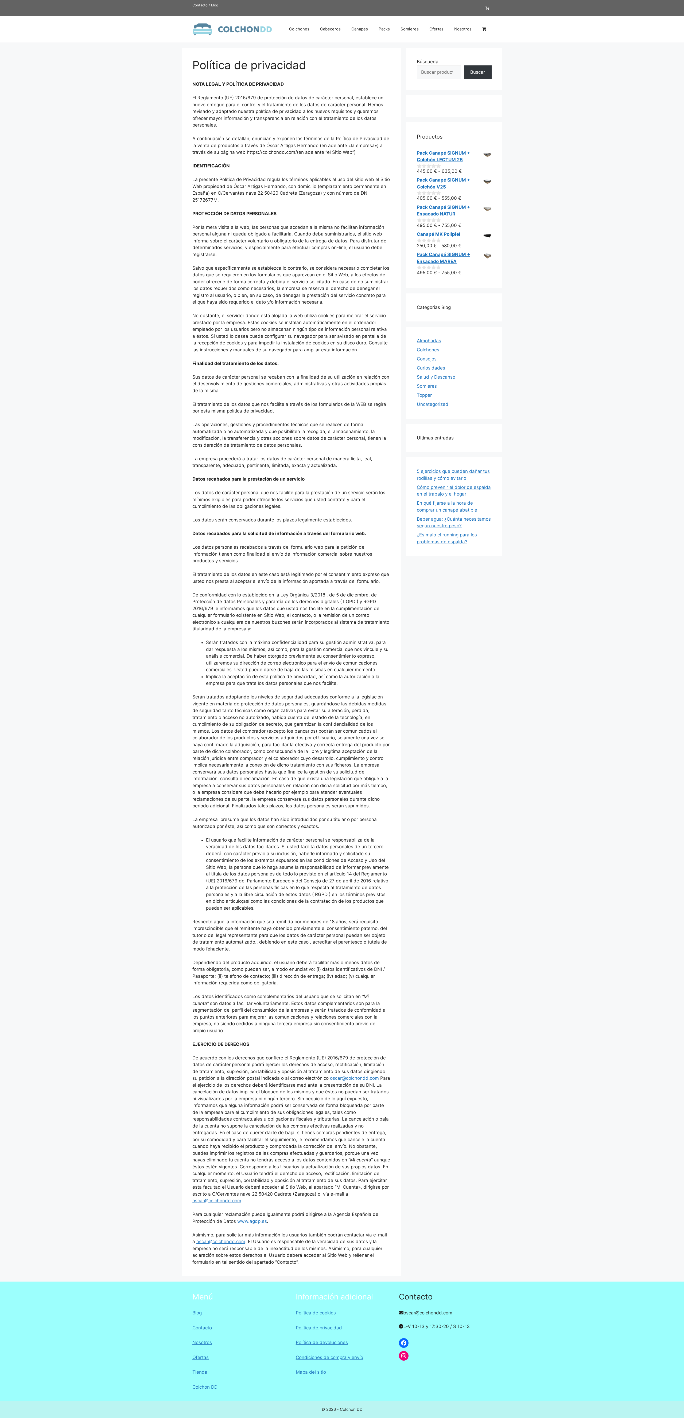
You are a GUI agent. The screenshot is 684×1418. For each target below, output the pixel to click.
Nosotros (463, 29)
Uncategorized (432, 404)
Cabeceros (330, 29)
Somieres (410, 29)
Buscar (477, 72)
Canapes (359, 29)
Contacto (200, 5)
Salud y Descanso (436, 377)
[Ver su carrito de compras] (484, 29)
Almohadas (429, 340)
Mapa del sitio (311, 1372)
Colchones (299, 29)
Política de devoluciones (322, 1342)
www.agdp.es (252, 1221)
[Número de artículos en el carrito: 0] (487, 7)
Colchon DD (204, 1387)
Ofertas (436, 29)
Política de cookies (316, 1312)
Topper (424, 395)
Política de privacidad (319, 1327)
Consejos (427, 359)
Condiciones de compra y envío (329, 1357)
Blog (214, 5)
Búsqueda (427, 61)
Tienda (199, 1372)
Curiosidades (431, 368)
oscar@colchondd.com (354, 1078)
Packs (384, 29)
